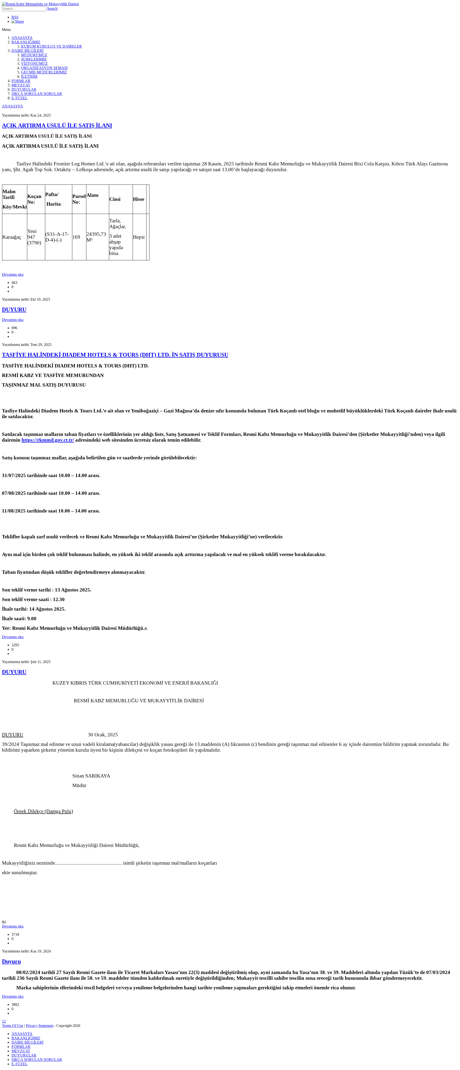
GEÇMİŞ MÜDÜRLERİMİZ (44, 72)
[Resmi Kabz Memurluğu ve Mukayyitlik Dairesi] (40, 4)
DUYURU (14, 309)
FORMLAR (21, 81)
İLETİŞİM (29, 76)
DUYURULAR (24, 89)
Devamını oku (12, 274)
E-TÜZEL (20, 98)
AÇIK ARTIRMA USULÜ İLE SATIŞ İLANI (57, 125)
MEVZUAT (21, 85)
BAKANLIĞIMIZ (26, 42)
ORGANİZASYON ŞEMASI (44, 68)
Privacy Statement (39, 1026)
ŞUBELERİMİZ (34, 59)
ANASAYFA (22, 38)
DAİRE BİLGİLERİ (27, 51)
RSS (15, 17)
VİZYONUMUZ (34, 64)
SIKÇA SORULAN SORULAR (37, 94)
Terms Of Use (12, 1026)
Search (52, 8)
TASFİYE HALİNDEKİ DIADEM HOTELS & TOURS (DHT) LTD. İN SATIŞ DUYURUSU (115, 355)
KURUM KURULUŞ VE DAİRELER (51, 46)
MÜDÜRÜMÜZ (34, 55)
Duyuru (11, 961)
